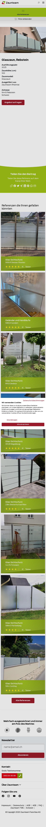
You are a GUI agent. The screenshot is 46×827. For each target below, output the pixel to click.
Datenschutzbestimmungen (33, 400)
